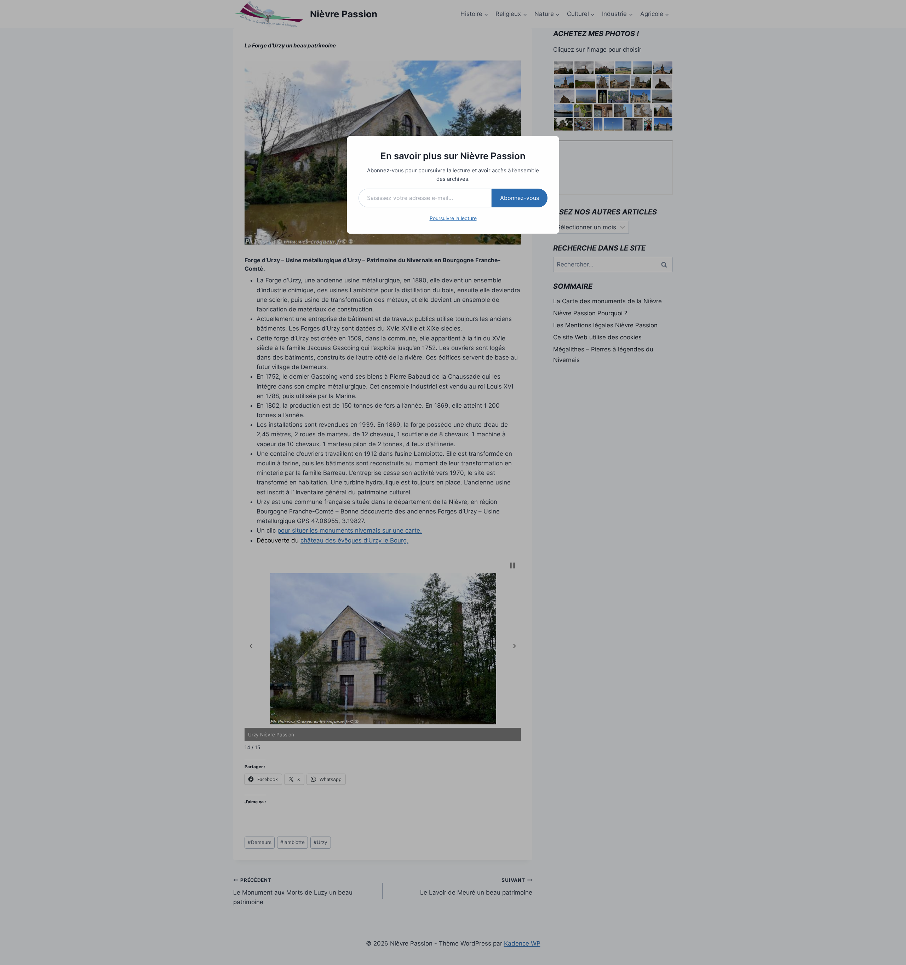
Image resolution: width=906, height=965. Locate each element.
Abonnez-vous (519, 197)
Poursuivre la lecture (453, 218)
